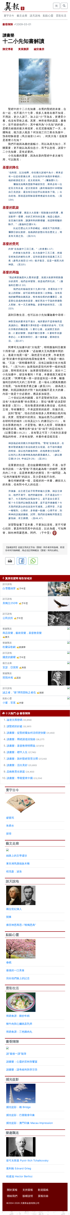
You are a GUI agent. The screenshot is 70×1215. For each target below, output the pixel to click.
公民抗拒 (8, 618)
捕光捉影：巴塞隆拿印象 (20, 1115)
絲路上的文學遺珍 (16, 855)
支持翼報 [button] (27, 1189)
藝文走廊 (22, 15)
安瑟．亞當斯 (10, 667)
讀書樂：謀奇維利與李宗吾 (21, 1069)
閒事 (8, 916)
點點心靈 (48, 15)
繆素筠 (10, 817)
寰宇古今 (9, 15)
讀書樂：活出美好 (17, 765)
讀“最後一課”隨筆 (16, 1053)
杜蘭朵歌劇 (9, 647)
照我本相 (8, 677)
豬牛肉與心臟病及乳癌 (19, 1023)
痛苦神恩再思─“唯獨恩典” (21, 924)
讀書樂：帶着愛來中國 (20, 778)
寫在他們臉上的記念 (18, 978)
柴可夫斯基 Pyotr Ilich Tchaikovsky (27, 1160)
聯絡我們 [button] (12, 1196)
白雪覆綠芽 (9, 588)
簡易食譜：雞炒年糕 (18, 1015)
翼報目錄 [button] (43, 1196)
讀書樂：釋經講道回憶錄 (21, 739)
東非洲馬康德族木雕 (18, 863)
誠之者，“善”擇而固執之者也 (19, 692)
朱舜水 (10, 825)
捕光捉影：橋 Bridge (18, 1107)
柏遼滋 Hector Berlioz (19, 1176)
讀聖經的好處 (14, 726)
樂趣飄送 (12, 1133)
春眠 (8, 962)
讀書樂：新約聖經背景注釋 (22, 758)
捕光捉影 (12, 1079)
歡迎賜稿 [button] (43, 1189)
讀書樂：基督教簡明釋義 (21, 745)
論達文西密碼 (14, 719)
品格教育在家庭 (16, 771)
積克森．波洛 (14, 871)
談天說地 (35, 15)
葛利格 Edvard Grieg (18, 1168)
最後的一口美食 (15, 970)
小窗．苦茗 (9, 702)
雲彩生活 (61, 15)
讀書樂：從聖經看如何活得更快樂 (26, 732)
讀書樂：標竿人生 (17, 752)
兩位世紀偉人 (14, 909)
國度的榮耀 (9, 657)
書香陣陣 (7, 24)
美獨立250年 (10, 603)
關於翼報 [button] (12, 1189)
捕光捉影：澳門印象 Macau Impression (29, 1123)
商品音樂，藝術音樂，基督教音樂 (22, 632)
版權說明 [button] (27, 1196)
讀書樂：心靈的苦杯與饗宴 (21, 1061)
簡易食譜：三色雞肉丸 (19, 1031)
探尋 (8, 833)
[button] (10, 561)
